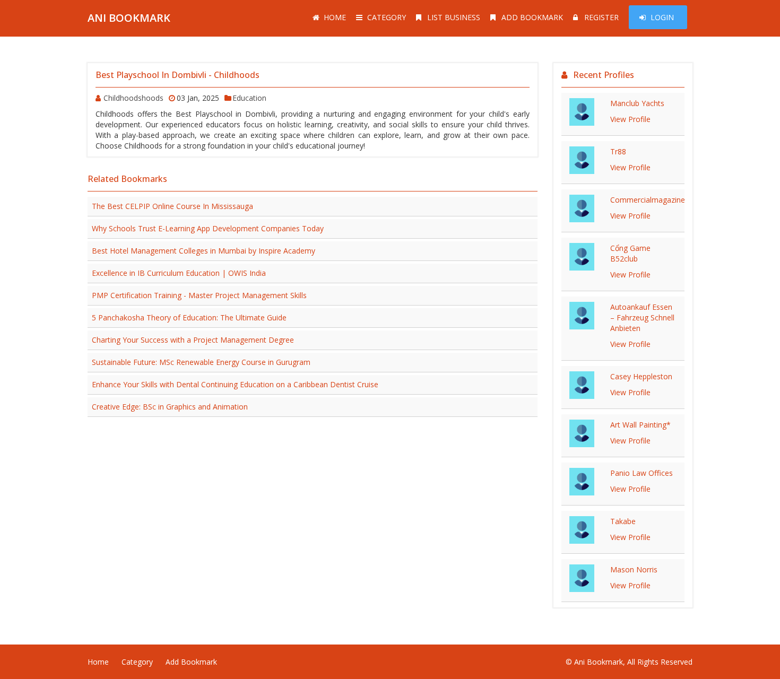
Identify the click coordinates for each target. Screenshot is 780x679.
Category (386, 17)
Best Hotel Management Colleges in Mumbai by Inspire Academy (203, 251)
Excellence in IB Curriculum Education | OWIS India (179, 273)
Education (249, 98)
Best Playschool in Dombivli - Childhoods (177, 75)
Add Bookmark (532, 17)
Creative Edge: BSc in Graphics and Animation (170, 407)
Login (662, 17)
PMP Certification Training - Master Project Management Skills (199, 295)
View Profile (630, 119)
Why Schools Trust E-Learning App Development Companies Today (208, 228)
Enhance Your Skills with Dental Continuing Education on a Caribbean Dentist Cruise (235, 384)
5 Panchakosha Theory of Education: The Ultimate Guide (189, 317)
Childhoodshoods (133, 98)
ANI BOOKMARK (129, 18)
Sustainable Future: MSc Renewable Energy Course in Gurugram (201, 362)
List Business (453, 17)
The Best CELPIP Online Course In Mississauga (172, 206)
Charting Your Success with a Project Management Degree (193, 340)
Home (335, 17)
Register (601, 17)
